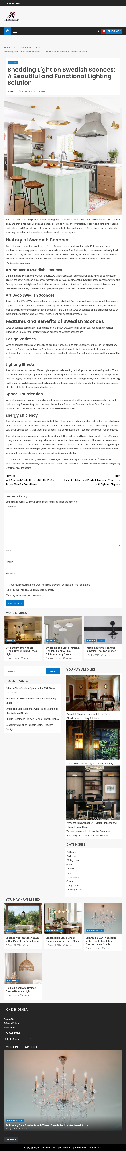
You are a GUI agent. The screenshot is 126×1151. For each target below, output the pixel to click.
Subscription (10, 1027)
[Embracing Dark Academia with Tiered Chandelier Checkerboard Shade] (103, 918)
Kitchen (13, 63)
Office (69, 881)
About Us (9, 1018)
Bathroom (71, 851)
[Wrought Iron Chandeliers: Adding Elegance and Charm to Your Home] (93, 792)
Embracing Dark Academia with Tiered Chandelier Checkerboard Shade (101, 941)
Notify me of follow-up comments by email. (31, 589)
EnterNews (80, 1147)
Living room (72, 877)
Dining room (72, 860)
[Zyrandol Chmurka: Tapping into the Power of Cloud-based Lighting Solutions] (93, 693)
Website (10, 573)
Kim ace (13, 91)
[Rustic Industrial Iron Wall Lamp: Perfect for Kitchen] (103, 630)
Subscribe (11, 1139)
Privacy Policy (11, 1023)
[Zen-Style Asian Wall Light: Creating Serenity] (93, 740)
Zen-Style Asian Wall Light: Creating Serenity (89, 763)
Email (9, 561)
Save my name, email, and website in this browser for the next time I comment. (49, 584)
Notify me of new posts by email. (25, 595)
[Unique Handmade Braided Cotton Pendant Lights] (23, 968)
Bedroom (71, 856)
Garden (70, 864)
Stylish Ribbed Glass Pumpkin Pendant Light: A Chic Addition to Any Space (63, 651)
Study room (72, 885)
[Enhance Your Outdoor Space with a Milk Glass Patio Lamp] (23, 918)
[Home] (7, 31)
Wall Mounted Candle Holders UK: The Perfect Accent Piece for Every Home (30, 479)
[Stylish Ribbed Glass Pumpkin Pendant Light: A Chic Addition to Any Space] (63, 630)
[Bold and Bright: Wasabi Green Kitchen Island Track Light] (23, 630)
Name (10, 550)
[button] (15, 31)
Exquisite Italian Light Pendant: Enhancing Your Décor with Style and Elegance (92, 479)
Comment (12, 506)
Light (101, 640)
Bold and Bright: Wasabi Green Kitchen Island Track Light (21, 651)
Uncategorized (74, 889)
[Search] (98, 31)
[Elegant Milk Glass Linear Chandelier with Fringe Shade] (63, 918)
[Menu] (15, 31)
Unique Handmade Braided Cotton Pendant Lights (32, 719)
